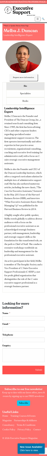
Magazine (7, 420)
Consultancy (8, 425)
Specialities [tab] (25, 93)
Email (6, 324)
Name (6, 313)
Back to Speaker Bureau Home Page (5, 25)
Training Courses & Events (23, 416)
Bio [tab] (25, 86)
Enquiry (6, 346)
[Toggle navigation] (37, 19)
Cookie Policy (8, 430)
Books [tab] (25, 101)
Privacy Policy (24, 430)
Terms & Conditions (26, 425)
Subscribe (23, 403)
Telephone (7, 335)
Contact (37, 430)
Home (5, 416)
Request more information (23, 77)
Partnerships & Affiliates (25, 420)
